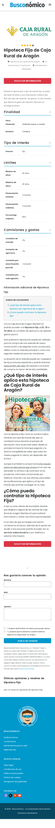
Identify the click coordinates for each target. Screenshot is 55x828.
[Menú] (50, 5)
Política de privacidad (13, 773)
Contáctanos (10, 741)
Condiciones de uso (12, 769)
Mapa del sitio (10, 749)
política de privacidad (26, 669)
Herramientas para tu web (15, 745)
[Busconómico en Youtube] (20, 795)
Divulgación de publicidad (15, 781)
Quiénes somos (11, 737)
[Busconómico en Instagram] (15, 795)
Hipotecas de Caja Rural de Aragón (25, 61)
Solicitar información (27, 80)
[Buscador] (3, 5)
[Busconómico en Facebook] (6, 795)
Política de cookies (12, 777)
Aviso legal (8, 765)
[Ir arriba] (49, 823)
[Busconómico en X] (10, 795)
